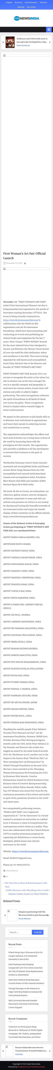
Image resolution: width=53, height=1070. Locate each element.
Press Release (12, 871)
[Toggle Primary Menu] (49, 29)
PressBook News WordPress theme (31, 1067)
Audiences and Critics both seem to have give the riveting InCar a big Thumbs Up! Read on (32, 40)
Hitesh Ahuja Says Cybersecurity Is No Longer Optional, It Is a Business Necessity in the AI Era (25, 955)
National (43, 2)
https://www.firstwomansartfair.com (20, 320)
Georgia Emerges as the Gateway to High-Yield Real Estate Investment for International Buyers (25, 992)
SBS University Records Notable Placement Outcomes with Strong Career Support (23, 1004)
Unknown (12, 1026)
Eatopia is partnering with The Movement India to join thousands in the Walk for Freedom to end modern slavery (34, 914)
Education (31, 7)
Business (18, 2)
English (9, 2)
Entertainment (31, 2)
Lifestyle (20, 7)
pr (7, 876)
